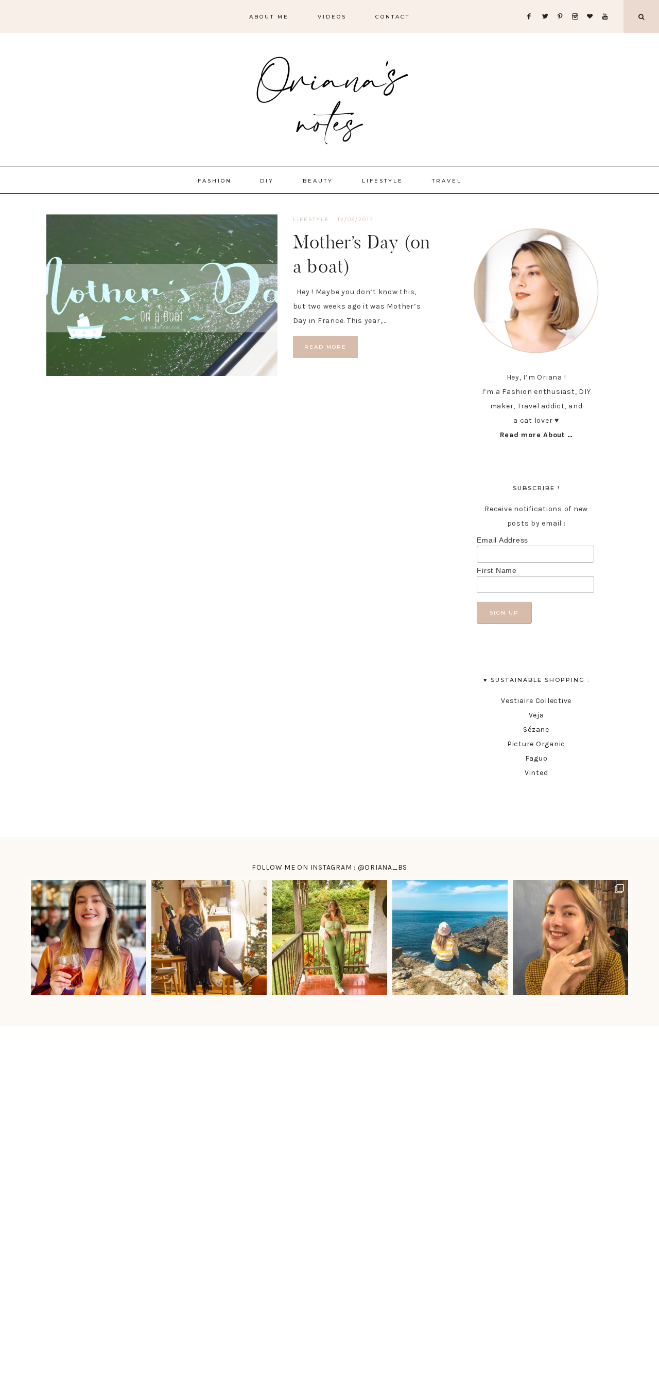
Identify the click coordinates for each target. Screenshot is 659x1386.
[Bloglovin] (592, 4)
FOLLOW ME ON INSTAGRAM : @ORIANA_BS (329, 867)
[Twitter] (547, 4)
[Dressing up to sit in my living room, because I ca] (209, 937)
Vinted (536, 772)
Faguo (536, 758)
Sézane (536, 729)
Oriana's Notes (329, 97)
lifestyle (311, 219)
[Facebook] (532, 4)
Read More (325, 347)
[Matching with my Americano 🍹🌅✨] (88, 937)
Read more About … (536, 434)
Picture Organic (536, 744)
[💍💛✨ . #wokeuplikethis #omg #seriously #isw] (570, 937)
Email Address (502, 540)
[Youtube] (607, 4)
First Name (497, 570)
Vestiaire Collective (536, 700)
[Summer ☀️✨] (450, 937)
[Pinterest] (562, 4)
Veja (536, 715)
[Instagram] (577, 4)
